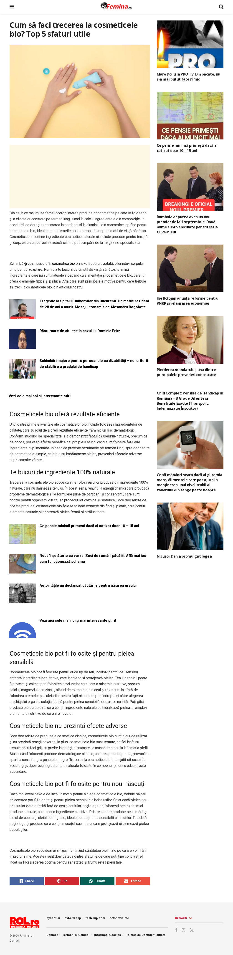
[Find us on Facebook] (176, 930)
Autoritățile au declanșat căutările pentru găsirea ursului (88, 585)
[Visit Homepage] (116, 6)
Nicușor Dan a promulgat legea (184, 556)
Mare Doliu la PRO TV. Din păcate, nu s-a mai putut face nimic (188, 77)
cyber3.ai (53, 918)
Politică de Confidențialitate (145, 935)
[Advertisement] (80, 176)
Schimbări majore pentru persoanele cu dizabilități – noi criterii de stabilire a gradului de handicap (94, 364)
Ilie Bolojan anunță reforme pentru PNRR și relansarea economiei (187, 301)
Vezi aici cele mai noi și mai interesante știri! (78, 620)
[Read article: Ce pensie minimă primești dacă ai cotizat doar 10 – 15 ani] (190, 116)
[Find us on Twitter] (192, 930)
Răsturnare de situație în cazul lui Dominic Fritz (80, 331)
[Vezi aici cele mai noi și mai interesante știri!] (22, 635)
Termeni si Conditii (75, 935)
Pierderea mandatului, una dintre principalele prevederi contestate (186, 372)
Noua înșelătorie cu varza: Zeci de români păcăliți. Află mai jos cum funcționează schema (93, 558)
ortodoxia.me (119, 918)
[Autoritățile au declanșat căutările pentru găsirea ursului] (22, 600)
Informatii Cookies (107, 935)
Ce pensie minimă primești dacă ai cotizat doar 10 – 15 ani (89, 526)
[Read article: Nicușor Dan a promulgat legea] (190, 526)
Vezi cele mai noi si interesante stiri (40, 396)
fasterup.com (95, 918)
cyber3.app (73, 918)
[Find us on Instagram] (183, 930)
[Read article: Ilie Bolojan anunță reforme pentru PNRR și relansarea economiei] (190, 268)
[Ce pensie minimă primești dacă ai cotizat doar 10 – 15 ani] (22, 541)
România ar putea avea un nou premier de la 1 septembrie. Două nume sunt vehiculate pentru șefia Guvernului (187, 224)
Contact (15, 940)
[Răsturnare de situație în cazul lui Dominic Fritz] (22, 346)
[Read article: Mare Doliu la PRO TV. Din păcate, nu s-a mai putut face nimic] (190, 44)
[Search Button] (221, 7)
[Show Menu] (12, 7)
